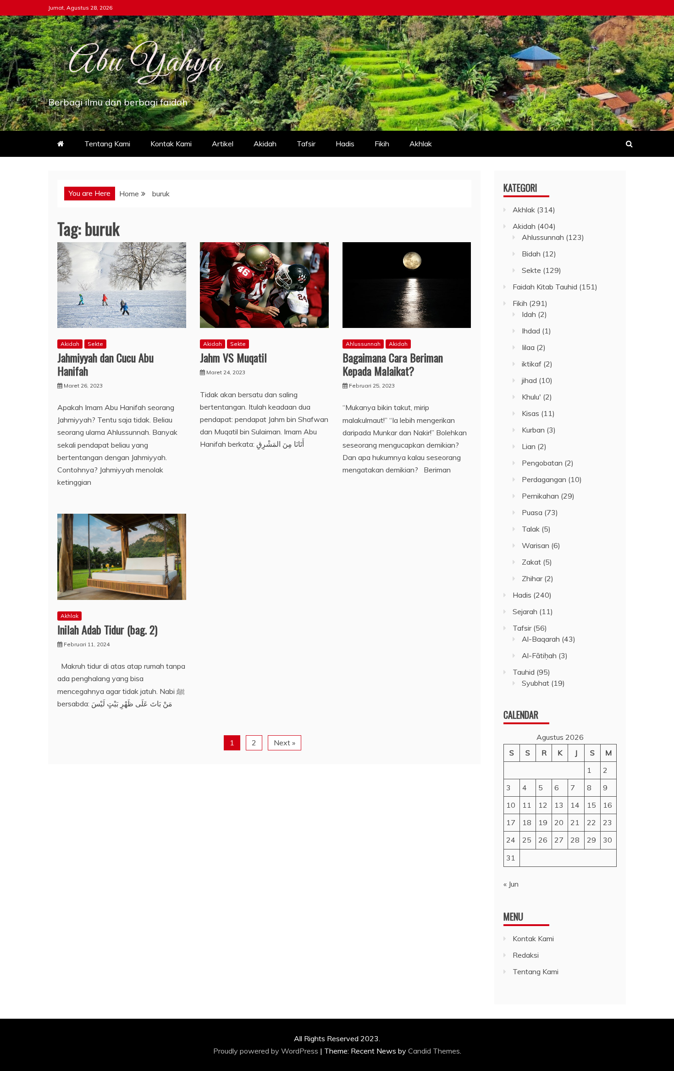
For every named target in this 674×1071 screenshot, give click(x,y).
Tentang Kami (107, 143)
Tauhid (524, 672)
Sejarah (525, 611)
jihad (529, 380)
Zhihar (532, 578)
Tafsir (306, 143)
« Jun (511, 883)
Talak (531, 528)
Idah (529, 314)
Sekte (95, 343)
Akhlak (420, 143)
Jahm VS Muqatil (233, 357)
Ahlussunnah (363, 343)
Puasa (532, 512)
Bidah (531, 253)
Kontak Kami (171, 143)
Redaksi (526, 955)
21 (575, 822)
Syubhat (535, 683)
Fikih (382, 143)
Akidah (265, 143)
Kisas (530, 413)
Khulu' (531, 396)
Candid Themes (434, 1050)
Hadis (345, 143)
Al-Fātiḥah (539, 655)
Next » (284, 742)
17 (510, 822)
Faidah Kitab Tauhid (545, 286)
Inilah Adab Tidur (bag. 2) (107, 629)
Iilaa (528, 347)
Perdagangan (544, 479)
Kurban (533, 429)
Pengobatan (542, 462)
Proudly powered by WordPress (266, 1050)
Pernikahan (540, 495)
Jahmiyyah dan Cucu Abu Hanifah (105, 364)
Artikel (222, 143)
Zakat (531, 561)
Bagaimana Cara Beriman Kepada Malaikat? (393, 364)
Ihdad (531, 330)
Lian (529, 446)
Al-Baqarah (541, 639)
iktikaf (531, 363)
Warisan (535, 545)
